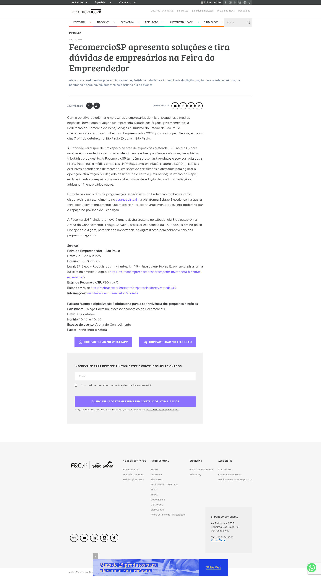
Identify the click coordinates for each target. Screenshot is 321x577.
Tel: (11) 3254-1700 (222, 537)
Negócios (103, 22)
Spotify (244, 2)
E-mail (175, 105)
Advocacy (195, 474)
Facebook (225, 2)
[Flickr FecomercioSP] (74, 538)
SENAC (154, 494)
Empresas (182, 10)
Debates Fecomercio (162, 10)
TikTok (249, 2)
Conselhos (124, 2)
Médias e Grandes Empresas (231, 479)
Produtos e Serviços (199, 469)
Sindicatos (211, 22)
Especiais (100, 2)
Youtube (230, 2)
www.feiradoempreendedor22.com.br (112, 293)
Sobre (154, 469)
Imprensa (156, 474)
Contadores (225, 469)
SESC (154, 489)
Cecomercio (158, 499)
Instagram (240, 2)
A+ (89, 105)
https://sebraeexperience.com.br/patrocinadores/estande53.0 (133, 288)
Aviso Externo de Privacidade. (162, 409)
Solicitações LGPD (132, 479)
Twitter (191, 105)
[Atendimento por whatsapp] (311, 567)
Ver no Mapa (218, 540)
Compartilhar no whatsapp (106, 342)
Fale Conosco (131, 469)
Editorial (79, 22)
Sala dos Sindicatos (203, 10)
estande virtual (126, 199)
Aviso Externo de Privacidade (164, 514)
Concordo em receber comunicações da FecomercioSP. (116, 385)
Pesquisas (244, 10)
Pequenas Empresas (230, 474)
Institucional (77, 2)
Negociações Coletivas (164, 484)
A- (96, 105)
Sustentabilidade (181, 22)
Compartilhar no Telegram (170, 342)
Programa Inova (226, 10)
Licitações (157, 504)
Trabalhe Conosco (132, 474)
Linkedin (235, 2)
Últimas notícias (212, 2)
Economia (127, 22)
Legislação (151, 22)
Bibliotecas (157, 509)
